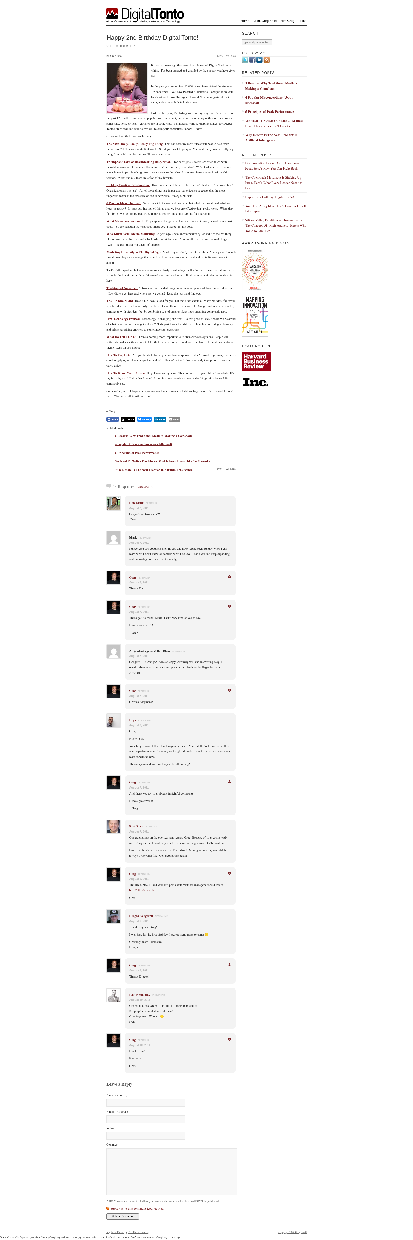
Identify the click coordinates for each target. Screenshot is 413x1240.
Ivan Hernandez (139, 994)
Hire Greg (287, 21)
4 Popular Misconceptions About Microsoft (143, 444)
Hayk (132, 720)
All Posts (231, 468)
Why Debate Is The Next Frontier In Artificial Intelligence (153, 469)
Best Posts (230, 56)
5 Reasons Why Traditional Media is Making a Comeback (153, 435)
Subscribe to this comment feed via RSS (137, 1208)
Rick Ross (136, 826)
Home (245, 21)
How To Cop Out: (118, 355)
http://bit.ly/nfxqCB (141, 890)
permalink (152, 503)
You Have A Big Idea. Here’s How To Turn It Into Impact (275, 208)
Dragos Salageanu (141, 915)
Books (302, 21)
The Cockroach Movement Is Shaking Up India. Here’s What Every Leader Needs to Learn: (273, 182)
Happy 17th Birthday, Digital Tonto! (269, 197)
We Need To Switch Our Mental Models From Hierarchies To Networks (162, 461)
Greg (132, 577)
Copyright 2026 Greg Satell (292, 1232)
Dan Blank (136, 502)
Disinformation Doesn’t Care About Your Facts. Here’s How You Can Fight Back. (272, 165)
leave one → (145, 487)
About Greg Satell (265, 21)
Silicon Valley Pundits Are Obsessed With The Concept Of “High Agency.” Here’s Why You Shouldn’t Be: (275, 225)
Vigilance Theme (115, 1232)
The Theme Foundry (138, 1232)
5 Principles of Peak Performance (137, 452)
